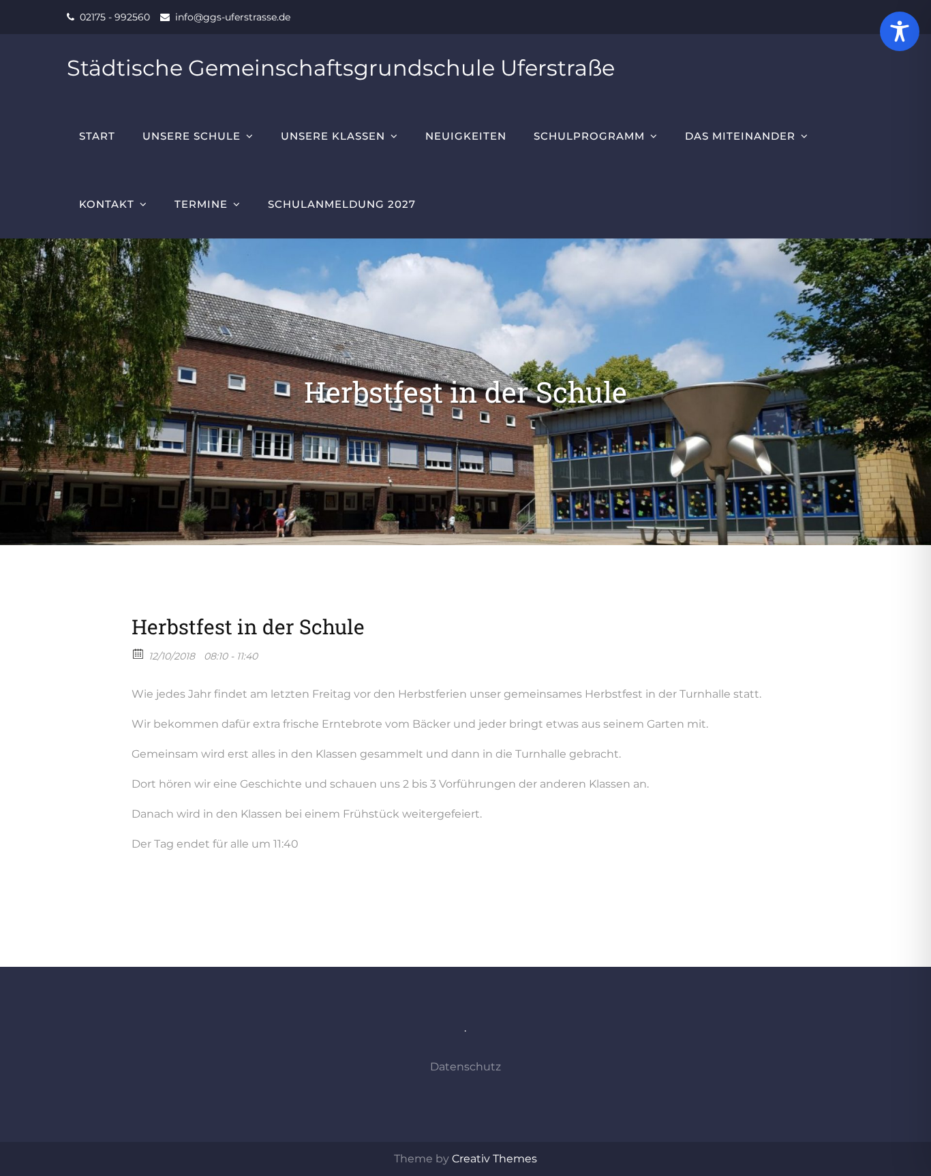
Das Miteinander (740, 135)
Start (97, 135)
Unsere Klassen (333, 135)
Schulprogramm (589, 135)
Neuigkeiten (465, 135)
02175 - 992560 (115, 17)
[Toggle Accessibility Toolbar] (900, 31)
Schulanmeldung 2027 (342, 204)
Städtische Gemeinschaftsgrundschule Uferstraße (341, 68)
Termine (201, 204)
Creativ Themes (494, 1158)
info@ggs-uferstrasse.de (232, 17)
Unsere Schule (191, 135)
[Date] (139, 653)
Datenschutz (465, 1066)
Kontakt (106, 204)
